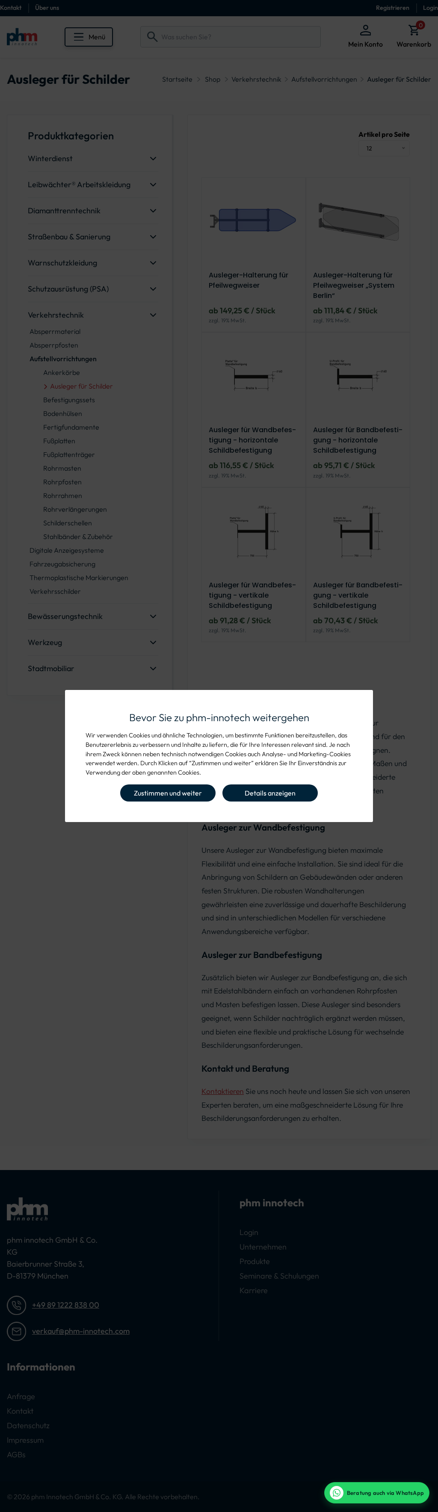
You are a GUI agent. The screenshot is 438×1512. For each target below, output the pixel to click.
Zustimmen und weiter (168, 793)
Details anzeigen (270, 793)
